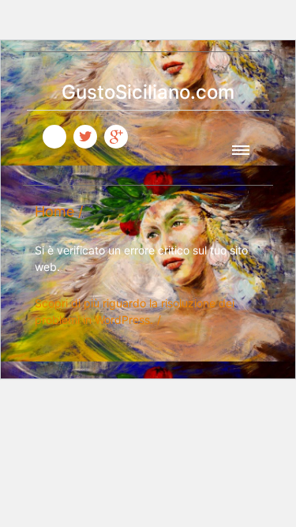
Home (54, 211)
